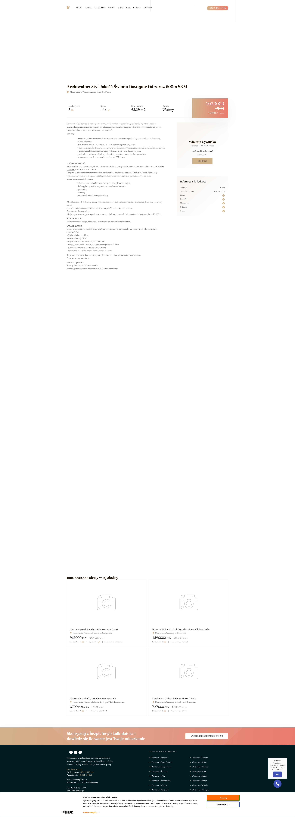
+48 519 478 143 (216, 8)
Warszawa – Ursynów (200, 767)
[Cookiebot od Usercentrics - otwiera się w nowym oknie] (67, 812)
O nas (120, 8)
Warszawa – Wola (158, 776)
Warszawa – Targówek (160, 790)
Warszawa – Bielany (199, 776)
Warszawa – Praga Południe (162, 762)
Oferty (111, 8)
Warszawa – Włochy (159, 785)
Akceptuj (223, 798)
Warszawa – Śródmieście (161, 781)
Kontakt (147, 8)
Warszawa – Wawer (199, 781)
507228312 (202, 155)
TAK (277, 774)
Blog (128, 8)
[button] (277, 784)
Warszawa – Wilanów (200, 785)
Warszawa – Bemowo (200, 758)
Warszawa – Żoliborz (159, 771)
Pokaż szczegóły (89, 812)
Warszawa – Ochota (199, 762)
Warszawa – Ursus (199, 771)
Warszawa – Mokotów (160, 758)
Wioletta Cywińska (202, 142)
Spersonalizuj (221, 804)
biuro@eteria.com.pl (74, 769)
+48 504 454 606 (85, 775)
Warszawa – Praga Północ (161, 767)
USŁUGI (78, 8)
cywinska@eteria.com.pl (202, 151)
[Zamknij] (287, 758)
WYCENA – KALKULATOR (95, 8)
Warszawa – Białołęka (200, 790)
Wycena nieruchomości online (207, 736)
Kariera (137, 8)
